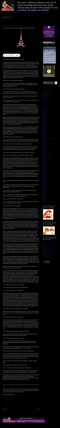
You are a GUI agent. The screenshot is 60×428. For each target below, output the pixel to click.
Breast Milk (46, 111)
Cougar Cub (46, 119)
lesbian (23, 402)
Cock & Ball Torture (47, 118)
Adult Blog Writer (47, 255)
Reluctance (46, 175)
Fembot (45, 129)
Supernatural (46, 189)
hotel (19, 402)
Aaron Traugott (46, 106)
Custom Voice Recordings (48, 249)
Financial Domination (47, 131)
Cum (45, 123)
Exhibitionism (46, 125)
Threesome (46, 194)
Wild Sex (45, 201)
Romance (45, 177)
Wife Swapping (46, 199)
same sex (31, 402)
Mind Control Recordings (48, 157)
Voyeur (45, 198)
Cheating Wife (46, 116)
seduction (35, 402)
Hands (45, 139)
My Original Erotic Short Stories (31, 12)
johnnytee (45, 147)
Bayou (45, 90)
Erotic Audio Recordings (48, 246)
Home (10, 12)
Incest (45, 145)
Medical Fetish (46, 154)
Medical (45, 153)
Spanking (45, 185)
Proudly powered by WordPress (52, 425)
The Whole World (47, 98)
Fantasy (45, 126)
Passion (45, 165)
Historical (45, 140)
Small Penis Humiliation (48, 184)
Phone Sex (46, 168)
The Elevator (46, 99)
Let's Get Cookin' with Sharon (49, 254)
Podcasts (45, 169)
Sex (44, 179)
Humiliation (46, 141)
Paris (26, 402)
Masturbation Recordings (48, 152)
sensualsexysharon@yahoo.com (48, 39)
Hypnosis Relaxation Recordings (49, 143)
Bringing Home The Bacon (48, 92)
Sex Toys (45, 182)
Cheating (45, 115)
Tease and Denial (47, 192)
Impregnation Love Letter (48, 95)
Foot (45, 134)
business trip (7, 402)
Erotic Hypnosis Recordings (48, 124)
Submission (46, 188)
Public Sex (46, 170)
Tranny (45, 195)
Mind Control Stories (47, 158)
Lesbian (6, 400)
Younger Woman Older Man (49, 202)
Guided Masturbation (47, 138)
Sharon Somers (46, 256)
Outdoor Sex (46, 163)
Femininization (46, 130)
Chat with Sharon (47, 253)
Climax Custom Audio (48, 250)
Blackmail (46, 110)
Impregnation (46, 144)
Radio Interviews (47, 174)
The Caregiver (46, 94)
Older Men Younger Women (49, 160)
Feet (45, 128)
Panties (45, 164)
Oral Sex (45, 162)
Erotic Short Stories (29, 15)
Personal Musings (47, 167)
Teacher (45, 190)
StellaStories (46, 187)
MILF (45, 155)
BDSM (45, 109)
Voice (45, 197)
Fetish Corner (18, 12)
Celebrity (45, 113)
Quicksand (46, 172)
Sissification (46, 183)
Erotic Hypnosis (45, 12)
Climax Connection (47, 251)
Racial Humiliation (47, 173)
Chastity (45, 114)
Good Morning (46, 89)
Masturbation (46, 150)
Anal (45, 108)
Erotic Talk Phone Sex (48, 248)
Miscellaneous (46, 159)
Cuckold (45, 121)
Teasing (45, 193)
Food (45, 133)
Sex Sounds (46, 180)
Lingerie (45, 149)
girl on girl (14, 402)
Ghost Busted (46, 100)
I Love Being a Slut (47, 97)
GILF (45, 136)
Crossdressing (46, 120)
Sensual (45, 178)
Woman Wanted (46, 93)
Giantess (45, 135)
